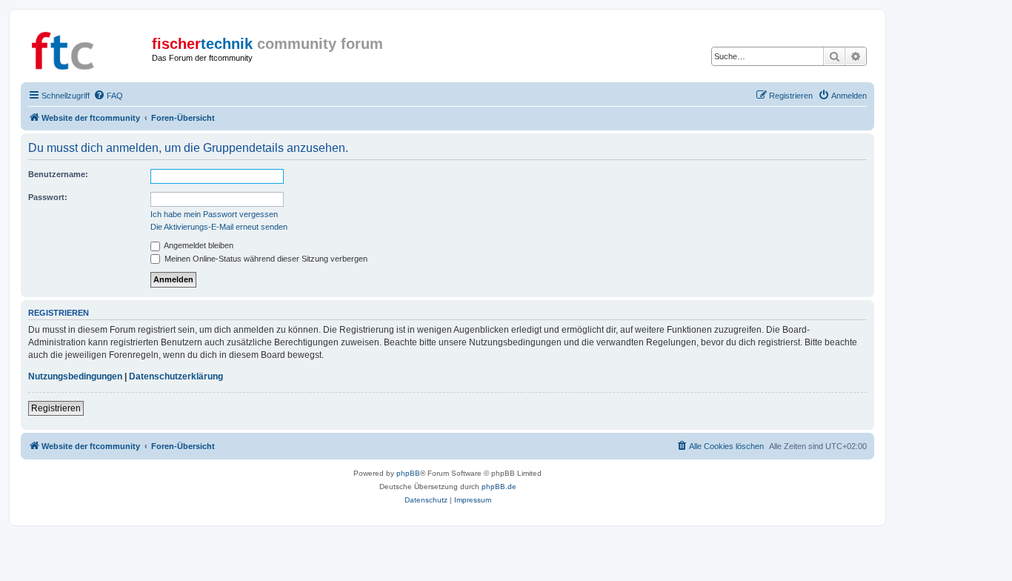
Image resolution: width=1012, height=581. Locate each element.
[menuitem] (108, 95)
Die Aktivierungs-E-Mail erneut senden (218, 226)
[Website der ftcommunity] (88, 48)
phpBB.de (499, 486)
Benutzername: (58, 174)
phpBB (408, 473)
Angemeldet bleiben (197, 245)
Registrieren (56, 408)
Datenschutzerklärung (176, 376)
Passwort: (47, 197)
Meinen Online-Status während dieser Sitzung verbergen (264, 258)
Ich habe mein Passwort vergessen (214, 214)
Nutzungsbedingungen (75, 376)
